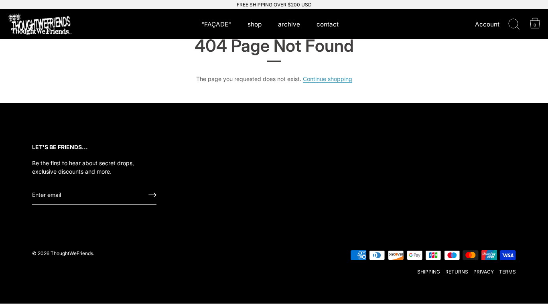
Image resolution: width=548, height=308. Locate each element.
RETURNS (456, 272)
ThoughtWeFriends (72, 253)
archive (289, 24)
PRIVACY (483, 272)
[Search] (514, 24)
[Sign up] (152, 195)
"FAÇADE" (216, 24)
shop (255, 24)
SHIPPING (428, 272)
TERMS (507, 272)
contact (328, 24)
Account (487, 24)
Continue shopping (327, 78)
